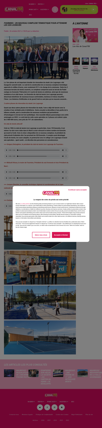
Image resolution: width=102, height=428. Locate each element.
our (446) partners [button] (25, 203)
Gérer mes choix (41, 235)
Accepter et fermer (61, 235)
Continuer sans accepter (77, 190)
